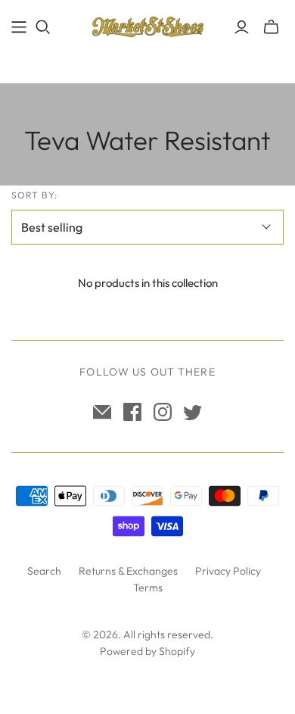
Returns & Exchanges (128, 571)
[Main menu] (18, 27)
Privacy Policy (228, 571)
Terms (148, 587)
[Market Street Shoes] (147, 24)
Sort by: (34, 195)
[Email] (102, 412)
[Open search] (43, 27)
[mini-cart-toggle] (271, 27)
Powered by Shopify (147, 651)
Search (44, 571)
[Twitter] (193, 412)
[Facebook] (132, 412)
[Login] (242, 27)
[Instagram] (163, 412)
